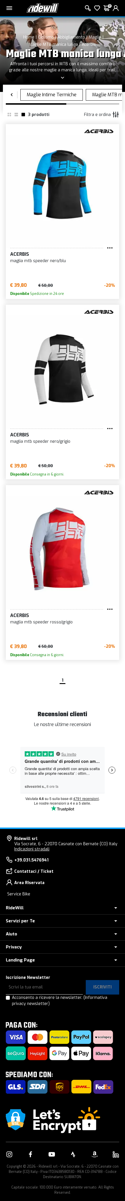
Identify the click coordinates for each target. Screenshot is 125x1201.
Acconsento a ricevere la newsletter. (59, 1000)
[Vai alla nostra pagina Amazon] (94, 1154)
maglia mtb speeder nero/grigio (40, 441)
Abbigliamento (71, 37)
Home (28, 37)
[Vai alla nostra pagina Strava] (73, 1154)
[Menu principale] (9, 8)
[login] (115, 8)
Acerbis (89, 44)
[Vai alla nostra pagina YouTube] (51, 1154)
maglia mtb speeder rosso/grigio (41, 622)
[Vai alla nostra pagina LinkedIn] (115, 1154)
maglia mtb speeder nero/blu (38, 261)
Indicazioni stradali (31, 849)
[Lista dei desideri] (97, 8)
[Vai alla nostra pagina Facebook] (30, 1154)
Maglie (95, 37)
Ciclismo (46, 37)
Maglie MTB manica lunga (53, 44)
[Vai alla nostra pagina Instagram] (9, 1154)
